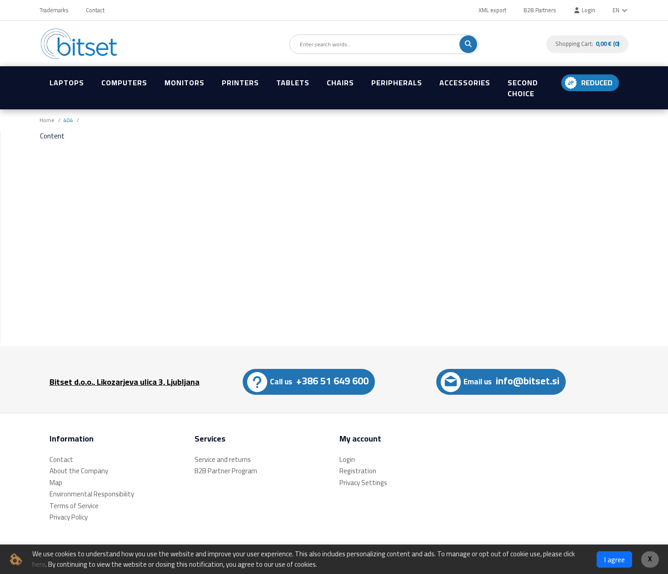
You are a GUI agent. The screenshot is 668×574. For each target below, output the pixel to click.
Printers (240, 82)
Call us (319, 380)
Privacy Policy (69, 517)
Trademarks (54, 10)
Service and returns (222, 459)
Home (47, 120)
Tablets (292, 82)
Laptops (67, 82)
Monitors (184, 82)
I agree (614, 559)
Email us (511, 380)
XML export (492, 10)
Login (587, 10)
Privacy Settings (363, 482)
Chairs (340, 82)
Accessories (464, 82)
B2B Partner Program (225, 470)
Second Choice (523, 88)
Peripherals (396, 82)
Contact (95, 10)
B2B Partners (539, 10)
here (38, 564)
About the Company (79, 470)
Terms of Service (74, 505)
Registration (357, 470)
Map (56, 482)
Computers (124, 82)
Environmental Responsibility (92, 493)
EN (617, 10)
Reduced (597, 82)
